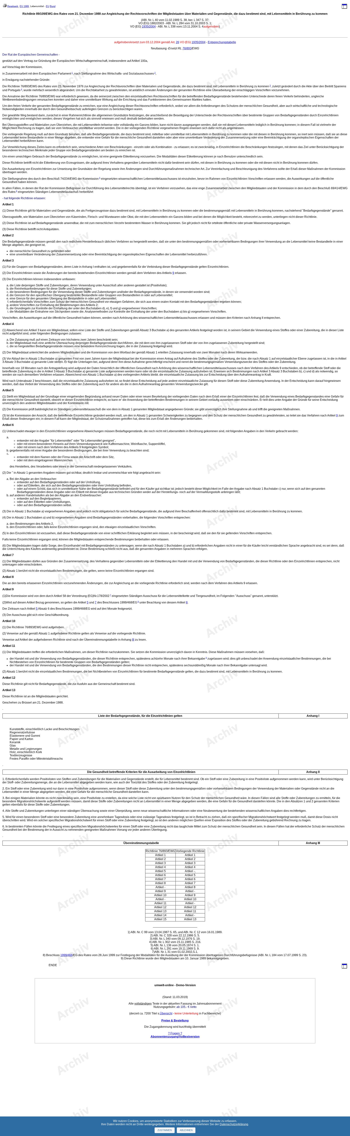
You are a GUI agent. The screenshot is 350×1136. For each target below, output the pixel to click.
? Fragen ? (175, 1033)
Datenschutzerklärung (234, 1124)
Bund (52, 6)
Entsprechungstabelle (222, 42)
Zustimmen (165, 1130)
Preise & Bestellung (175, 1020)
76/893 (186, 48)
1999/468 (66, 955)
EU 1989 (24, 6)
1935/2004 (149, 26)
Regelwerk (12, 6)
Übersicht (166, 1013)
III (133, 639)
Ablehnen (186, 1130)
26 (177, 42)
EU (47, 6)
